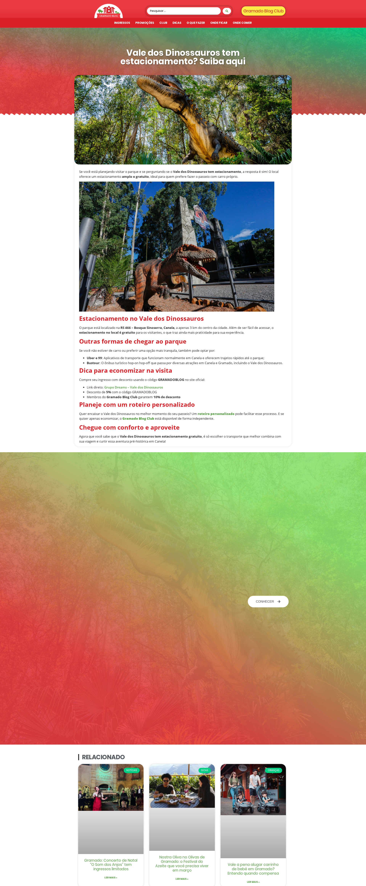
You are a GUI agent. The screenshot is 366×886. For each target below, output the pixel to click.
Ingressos (122, 23)
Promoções (144, 23)
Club (163, 23)
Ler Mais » (110, 877)
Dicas (177, 23)
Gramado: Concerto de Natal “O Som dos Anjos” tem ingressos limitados (110, 865)
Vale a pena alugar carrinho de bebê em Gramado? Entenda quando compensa (253, 869)
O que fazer (196, 23)
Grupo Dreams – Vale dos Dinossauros (133, 387)
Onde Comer (242, 23)
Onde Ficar (218, 23)
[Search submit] (227, 11)
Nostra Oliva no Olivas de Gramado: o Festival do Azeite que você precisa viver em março (182, 864)
